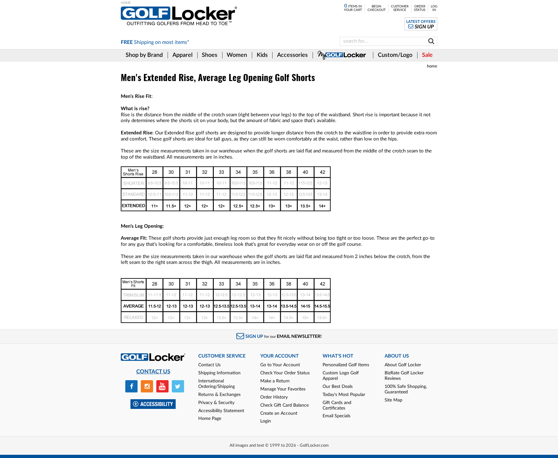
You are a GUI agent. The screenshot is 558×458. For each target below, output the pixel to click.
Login (265, 421)
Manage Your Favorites (282, 389)
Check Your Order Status (285, 373)
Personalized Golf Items (346, 365)
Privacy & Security (216, 403)
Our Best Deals (338, 386)
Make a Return (275, 381)
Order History (274, 397)
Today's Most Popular (344, 394)
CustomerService (399, 8)
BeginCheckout (376, 8)
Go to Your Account (280, 365)
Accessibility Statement (221, 411)
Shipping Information (219, 373)
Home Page (209, 418)
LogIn (434, 8)
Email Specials (336, 416)
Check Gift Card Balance (284, 405)
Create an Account (278, 413)
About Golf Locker (403, 365)
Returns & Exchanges (219, 394)
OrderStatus (419, 8)
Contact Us (209, 365)
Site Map (393, 400)
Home (432, 66)
